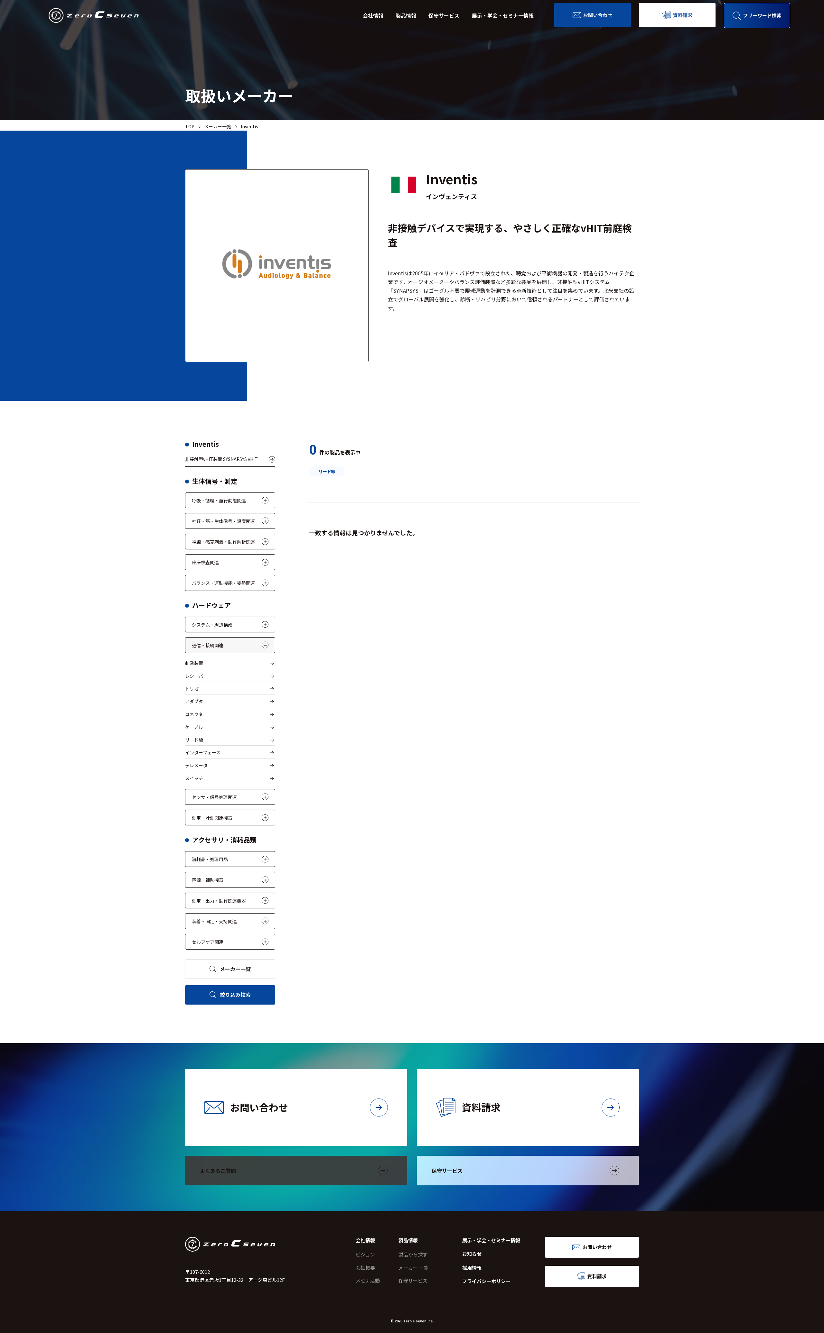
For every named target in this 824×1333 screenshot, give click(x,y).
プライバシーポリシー (486, 1281)
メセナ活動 (368, 1280)
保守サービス (443, 15)
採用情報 (472, 1267)
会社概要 (365, 1267)
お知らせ (472, 1253)
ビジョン (365, 1254)
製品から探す (412, 1254)
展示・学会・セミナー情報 (503, 15)
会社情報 (373, 15)
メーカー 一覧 (413, 1267)
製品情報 (406, 15)
